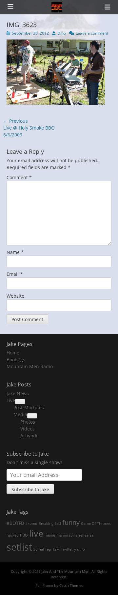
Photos (27, 422)
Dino (61, 33)
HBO (24, 535)
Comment (19, 177)
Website (15, 296)
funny (71, 522)
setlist (19, 547)
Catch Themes (71, 585)
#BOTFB (15, 523)
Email (15, 274)
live (36, 533)
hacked (13, 535)
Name (15, 252)
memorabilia (67, 535)
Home (13, 353)
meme (50, 535)
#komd (31, 523)
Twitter (67, 549)
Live (11, 400)
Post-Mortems (28, 407)
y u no (79, 549)
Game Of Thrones (96, 523)
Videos (27, 429)
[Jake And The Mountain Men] (57, 7)
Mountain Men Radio (30, 366)
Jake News (18, 393)
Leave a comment (92, 33)
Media (20, 414)
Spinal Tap (42, 549)
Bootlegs (16, 359)
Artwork (28, 435)
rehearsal (86, 535)
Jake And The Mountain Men (65, 571)
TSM (56, 549)
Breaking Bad (50, 523)
